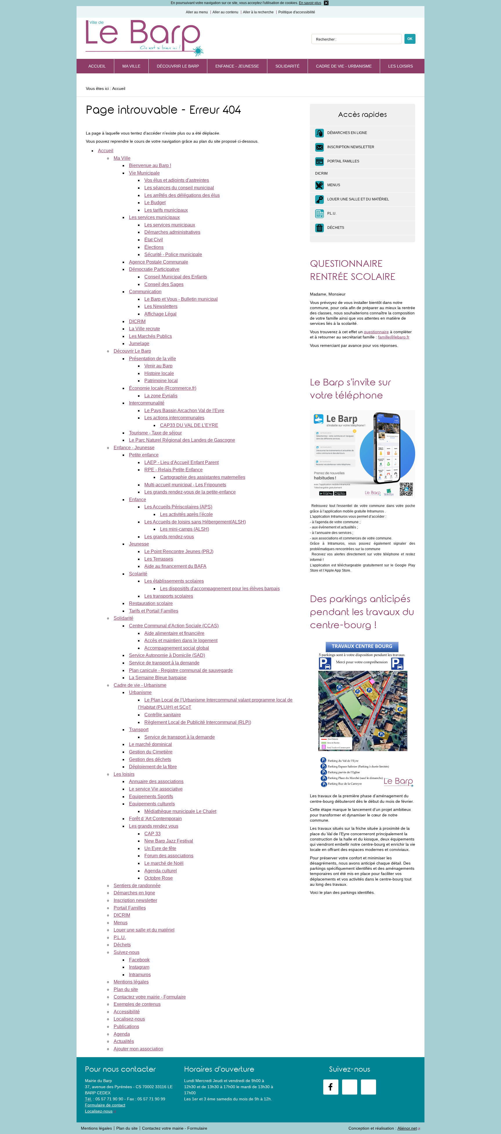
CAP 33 (152, 833)
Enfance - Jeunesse (237, 66)
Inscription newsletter (135, 900)
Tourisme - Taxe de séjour (155, 432)
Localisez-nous (129, 1019)
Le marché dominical (150, 744)
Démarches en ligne (134, 892)
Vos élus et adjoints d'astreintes (176, 180)
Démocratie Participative (154, 269)
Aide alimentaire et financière (174, 633)
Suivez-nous (126, 952)
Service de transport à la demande (164, 662)
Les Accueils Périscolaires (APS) (178, 506)
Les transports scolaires (168, 596)
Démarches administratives (172, 232)
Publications (126, 1026)
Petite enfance (144, 454)
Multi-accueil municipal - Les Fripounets (185, 484)
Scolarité (138, 573)
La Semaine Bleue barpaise (157, 677)
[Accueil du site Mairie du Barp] (145, 39)
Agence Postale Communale (158, 262)
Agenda (122, 1034)
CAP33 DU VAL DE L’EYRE (189, 425)
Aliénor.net (407, 1128)
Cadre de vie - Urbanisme (344, 66)
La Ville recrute (144, 328)
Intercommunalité (146, 403)
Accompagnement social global (176, 648)
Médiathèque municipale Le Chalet (180, 811)
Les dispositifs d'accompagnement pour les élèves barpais (220, 588)
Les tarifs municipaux (166, 210)
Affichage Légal (160, 313)
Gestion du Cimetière (151, 751)
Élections (154, 247)
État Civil (153, 239)
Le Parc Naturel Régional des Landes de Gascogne (182, 440)
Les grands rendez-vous (169, 536)
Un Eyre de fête (160, 848)
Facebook (139, 959)
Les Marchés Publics (150, 336)
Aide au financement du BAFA (175, 566)
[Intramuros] (368, 1087)
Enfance (137, 499)
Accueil (97, 66)
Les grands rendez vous (153, 826)
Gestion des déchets (150, 759)
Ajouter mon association (138, 1048)
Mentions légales (131, 981)
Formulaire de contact (105, 1105)
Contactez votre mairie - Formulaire (150, 996)
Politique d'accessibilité (296, 12)
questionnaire (376, 331)
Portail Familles (130, 907)
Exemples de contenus (137, 1004)
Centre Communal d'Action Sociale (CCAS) (174, 625)
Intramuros (140, 974)
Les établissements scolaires (174, 581)
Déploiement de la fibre (153, 766)
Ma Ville (131, 66)
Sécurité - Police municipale (173, 254)
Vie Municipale (144, 173)
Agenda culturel (160, 870)
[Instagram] (349, 1087)
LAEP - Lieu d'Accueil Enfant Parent (181, 462)
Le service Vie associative (156, 789)
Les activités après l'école (186, 514)
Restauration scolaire (151, 603)
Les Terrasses (158, 559)
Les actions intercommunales (174, 417)
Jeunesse (139, 543)
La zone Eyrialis (160, 395)
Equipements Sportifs (151, 796)
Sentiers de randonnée (137, 885)
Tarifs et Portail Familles (153, 610)
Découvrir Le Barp (178, 66)
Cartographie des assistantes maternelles (202, 477)
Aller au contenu (225, 12)
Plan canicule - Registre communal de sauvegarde (181, 670)
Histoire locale (159, 373)
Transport (138, 729)
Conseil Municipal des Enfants (175, 276)
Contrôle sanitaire (162, 714)
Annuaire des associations (156, 781)
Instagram (139, 967)
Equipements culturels (152, 803)
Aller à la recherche (258, 12)
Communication (145, 291)
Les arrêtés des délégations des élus (182, 195)
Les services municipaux (154, 217)
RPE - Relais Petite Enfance (173, 469)
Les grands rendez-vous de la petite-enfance (190, 492)
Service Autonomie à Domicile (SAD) (167, 655)
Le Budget (155, 202)
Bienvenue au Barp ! (150, 165)
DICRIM (137, 321)
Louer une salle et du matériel (144, 930)
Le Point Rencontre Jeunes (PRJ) (178, 551)
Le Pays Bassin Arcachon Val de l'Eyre (184, 410)
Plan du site (126, 989)
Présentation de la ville (152, 358)
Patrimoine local (161, 380)
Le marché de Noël (164, 863)
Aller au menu (197, 12)
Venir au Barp (158, 365)
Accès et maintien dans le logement (180, 640)
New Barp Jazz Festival (168, 840)
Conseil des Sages (164, 284)
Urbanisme (140, 692)
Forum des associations (168, 855)
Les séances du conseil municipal (179, 187)
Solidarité (287, 66)
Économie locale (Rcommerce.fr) (162, 388)
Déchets (122, 944)
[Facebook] (330, 1087)
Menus (121, 922)
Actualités (124, 1041)
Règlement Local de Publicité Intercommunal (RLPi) (197, 722)
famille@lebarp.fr (393, 337)
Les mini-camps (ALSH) (184, 529)
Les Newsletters (160, 306)
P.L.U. (120, 937)
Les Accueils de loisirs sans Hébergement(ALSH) (195, 521)
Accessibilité (127, 1011)
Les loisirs (400, 66)
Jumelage (139, 343)
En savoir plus (310, 3)
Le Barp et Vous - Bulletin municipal (181, 299)
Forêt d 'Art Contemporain (155, 818)
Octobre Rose (158, 878)
